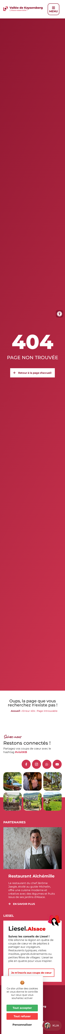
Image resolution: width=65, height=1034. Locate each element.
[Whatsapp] (46, 764)
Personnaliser (22, 1024)
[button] (21, 904)
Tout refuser (22, 1016)
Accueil (15, 711)
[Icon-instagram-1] (36, 764)
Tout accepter (22, 1008)
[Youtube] (57, 764)
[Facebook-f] (26, 764)
